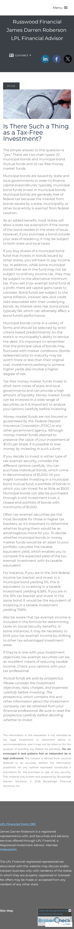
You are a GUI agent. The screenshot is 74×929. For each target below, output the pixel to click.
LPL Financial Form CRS (18, 824)
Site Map (6, 911)
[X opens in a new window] (68, 61)
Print (11, 86)
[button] (60, 7)
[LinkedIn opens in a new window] (45, 61)
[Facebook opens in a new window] (56, 61)
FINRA (4, 850)
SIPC (13, 850)
